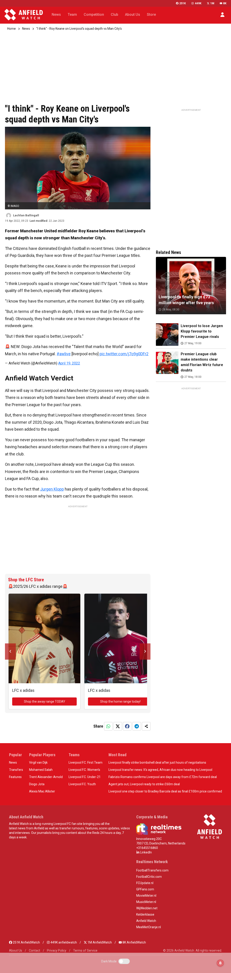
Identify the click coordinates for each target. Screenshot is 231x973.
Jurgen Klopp (52, 489)
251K (182, 3)
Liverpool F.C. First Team (85, 762)
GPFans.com (145, 889)
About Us (15, 950)
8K (224, 3)
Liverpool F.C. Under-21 (85, 777)
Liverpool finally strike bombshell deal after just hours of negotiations (157, 762)
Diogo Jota (36, 784)
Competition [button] (94, 14)
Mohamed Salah (41, 770)
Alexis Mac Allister (42, 791)
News (26, 28)
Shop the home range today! (120, 701)
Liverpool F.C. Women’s (84, 770)
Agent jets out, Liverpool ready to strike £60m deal (144, 784)
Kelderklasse (145, 914)
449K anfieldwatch (63, 942)
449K (198, 3)
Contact (34, 950)
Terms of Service (85, 950)
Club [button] (114, 14)
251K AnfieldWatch (26, 942)
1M (212, 3)
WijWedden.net (146, 908)
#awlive (64, 353)
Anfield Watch (146, 921)
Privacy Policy (56, 950)
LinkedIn (145, 852)
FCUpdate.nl (144, 883)
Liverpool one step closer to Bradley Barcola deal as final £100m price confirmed (165, 791)
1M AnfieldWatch (99, 942)
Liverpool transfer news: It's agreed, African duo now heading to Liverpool (160, 770)
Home (11, 28)
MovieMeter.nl (146, 895)
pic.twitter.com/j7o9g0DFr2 (123, 353)
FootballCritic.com (149, 876)
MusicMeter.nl (146, 902)
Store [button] (151, 14)
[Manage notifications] (220, 963)
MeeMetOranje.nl (148, 927)
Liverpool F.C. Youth (82, 784)
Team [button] (72, 14)
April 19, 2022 (69, 363)
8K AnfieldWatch (134, 942)
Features (15, 777)
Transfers (16, 770)
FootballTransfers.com (152, 870)
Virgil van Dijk (38, 762)
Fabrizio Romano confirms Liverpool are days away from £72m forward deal (163, 777)
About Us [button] (132, 14)
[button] (222, 15)
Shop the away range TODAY (44, 701)
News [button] (56, 14)
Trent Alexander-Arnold (46, 777)
